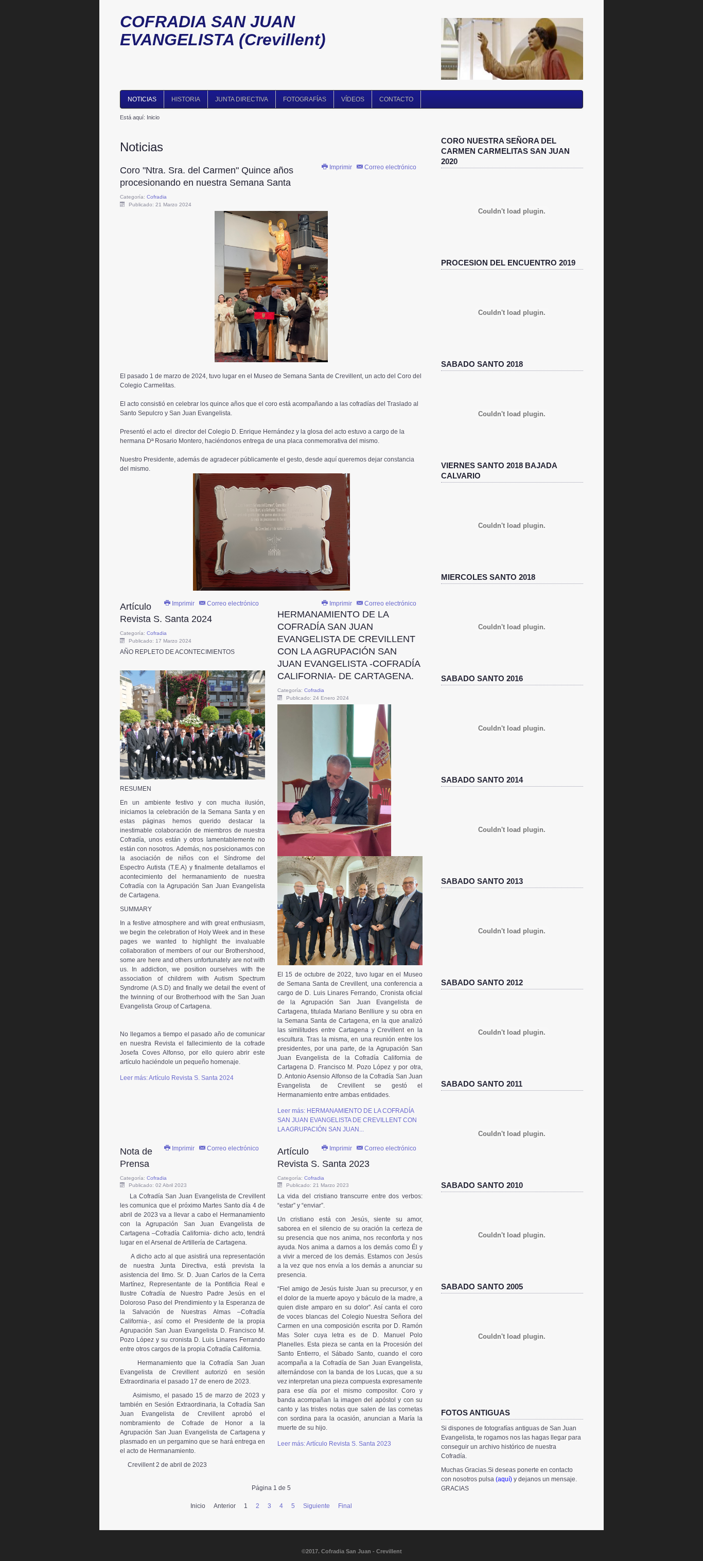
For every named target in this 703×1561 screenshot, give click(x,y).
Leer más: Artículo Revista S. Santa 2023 (334, 1443)
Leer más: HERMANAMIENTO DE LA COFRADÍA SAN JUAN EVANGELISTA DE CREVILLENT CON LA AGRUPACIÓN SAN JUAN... (347, 1120)
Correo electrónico (389, 167)
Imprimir (341, 167)
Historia (185, 99)
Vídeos (352, 99)
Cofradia (157, 197)
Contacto (396, 99)
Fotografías (304, 99)
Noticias (142, 99)
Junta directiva (241, 99)
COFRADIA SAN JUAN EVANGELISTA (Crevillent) (223, 30)
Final (345, 1506)
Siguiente (316, 1506)
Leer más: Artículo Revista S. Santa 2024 (177, 1077)
